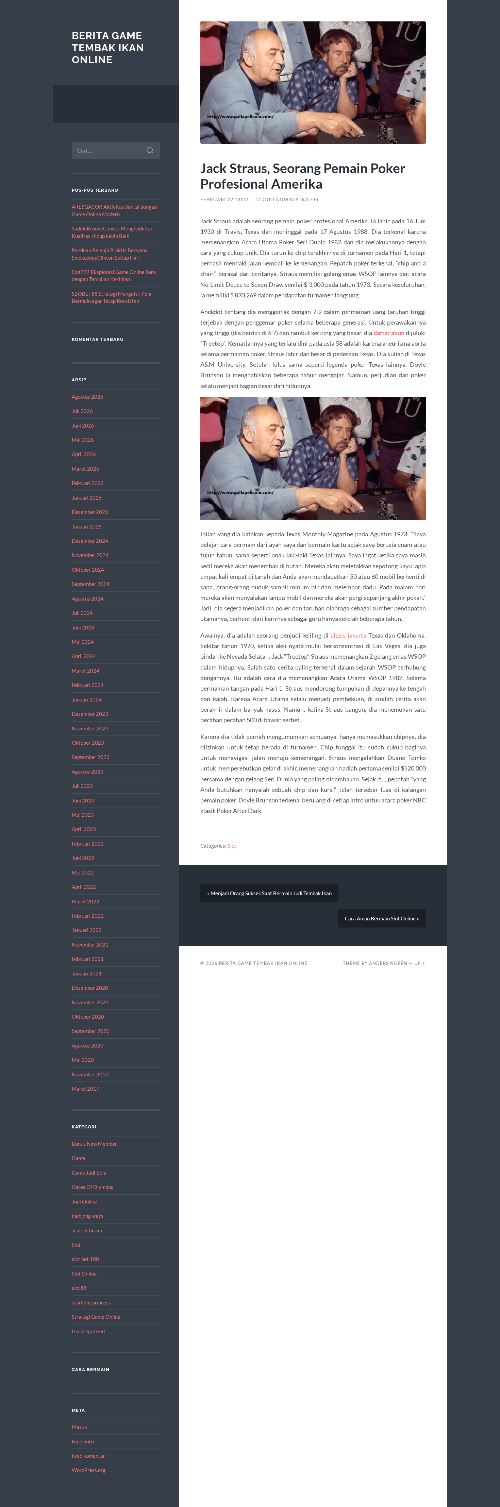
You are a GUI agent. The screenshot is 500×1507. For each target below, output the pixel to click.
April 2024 (84, 656)
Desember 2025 (90, 512)
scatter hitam (87, 1230)
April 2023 (84, 829)
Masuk (79, 1427)
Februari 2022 (88, 916)
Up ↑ (420, 963)
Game (78, 1158)
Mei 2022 (83, 872)
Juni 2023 (83, 800)
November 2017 (90, 1074)
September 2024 (91, 584)
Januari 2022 (87, 930)
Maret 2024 (85, 671)
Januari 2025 (87, 526)
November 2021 (90, 944)
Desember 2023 (90, 714)
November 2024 (90, 555)
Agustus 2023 (87, 771)
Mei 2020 (83, 1060)
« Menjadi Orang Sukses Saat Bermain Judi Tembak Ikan (269, 893)
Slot (76, 1245)
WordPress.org (88, 1470)
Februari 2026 (88, 483)
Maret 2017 (85, 1089)
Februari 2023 (88, 844)
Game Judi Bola (89, 1173)
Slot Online (84, 1273)
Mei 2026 (83, 440)
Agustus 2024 (87, 598)
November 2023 (90, 728)
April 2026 (84, 454)
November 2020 (90, 1002)
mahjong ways (87, 1216)
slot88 (79, 1288)
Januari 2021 (87, 973)
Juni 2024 (83, 627)
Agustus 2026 (87, 397)
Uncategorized (88, 1331)
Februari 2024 (88, 685)
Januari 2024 (87, 699)
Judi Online (84, 1201)
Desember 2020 (90, 988)
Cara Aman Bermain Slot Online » (382, 918)
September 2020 (91, 1031)
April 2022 (84, 887)
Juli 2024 (82, 613)
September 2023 (91, 757)
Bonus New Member (94, 1144)
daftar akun (388, 332)
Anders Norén (388, 963)
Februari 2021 (88, 959)
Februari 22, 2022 (224, 199)
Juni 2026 (83, 425)
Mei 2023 (83, 815)
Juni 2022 (83, 858)
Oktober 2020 (88, 1017)
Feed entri (83, 1441)
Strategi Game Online (96, 1317)
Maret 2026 (85, 469)
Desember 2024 (90, 541)
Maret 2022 (85, 901)
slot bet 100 (85, 1259)
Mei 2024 (83, 642)
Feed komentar (88, 1456)
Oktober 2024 (88, 570)
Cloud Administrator (287, 199)
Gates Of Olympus (92, 1187)
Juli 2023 (82, 786)
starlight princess (91, 1302)
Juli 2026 (82, 411)
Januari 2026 (87, 498)
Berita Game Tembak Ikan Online (108, 48)
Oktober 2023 (88, 743)
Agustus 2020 (87, 1045)
